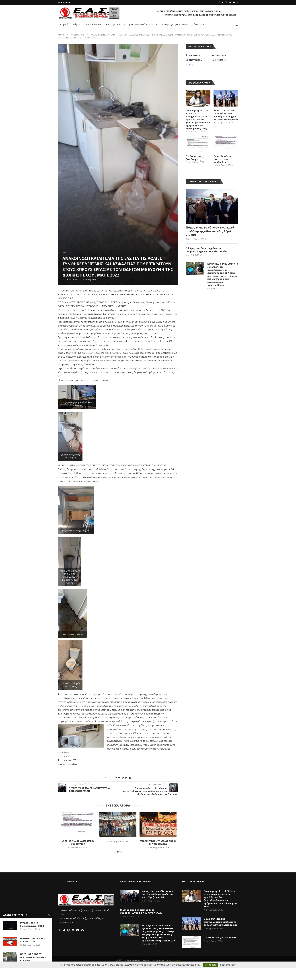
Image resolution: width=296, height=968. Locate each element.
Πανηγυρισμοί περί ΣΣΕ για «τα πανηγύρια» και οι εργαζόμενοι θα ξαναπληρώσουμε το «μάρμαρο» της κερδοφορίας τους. (198, 119)
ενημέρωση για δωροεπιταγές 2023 (32, 924)
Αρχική (64, 24)
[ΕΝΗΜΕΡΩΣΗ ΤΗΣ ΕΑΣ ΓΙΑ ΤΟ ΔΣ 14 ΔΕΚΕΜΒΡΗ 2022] (10, 941)
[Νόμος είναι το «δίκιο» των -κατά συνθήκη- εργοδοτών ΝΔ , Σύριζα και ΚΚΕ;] (212, 206)
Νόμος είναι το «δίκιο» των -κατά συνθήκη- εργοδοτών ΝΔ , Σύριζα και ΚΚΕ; (210, 231)
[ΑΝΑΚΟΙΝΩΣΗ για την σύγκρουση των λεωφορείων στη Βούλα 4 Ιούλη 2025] (117, 824)
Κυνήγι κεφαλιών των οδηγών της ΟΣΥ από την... (78, 842)
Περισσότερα (228, 965)
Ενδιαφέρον (113, 24)
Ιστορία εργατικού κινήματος (141, 24)
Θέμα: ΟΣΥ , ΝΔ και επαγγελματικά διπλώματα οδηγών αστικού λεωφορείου (226, 115)
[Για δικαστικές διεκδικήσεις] (198, 144)
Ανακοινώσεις (93, 24)
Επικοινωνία (64, 2)
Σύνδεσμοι (198, 24)
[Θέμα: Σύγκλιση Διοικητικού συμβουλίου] (226, 144)
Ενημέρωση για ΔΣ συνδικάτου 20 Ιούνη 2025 (158, 842)
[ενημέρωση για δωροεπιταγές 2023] (10, 925)
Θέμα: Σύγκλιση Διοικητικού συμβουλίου (223, 159)
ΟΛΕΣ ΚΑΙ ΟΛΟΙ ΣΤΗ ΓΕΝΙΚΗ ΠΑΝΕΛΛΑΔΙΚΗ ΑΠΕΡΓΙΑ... (33, 957)
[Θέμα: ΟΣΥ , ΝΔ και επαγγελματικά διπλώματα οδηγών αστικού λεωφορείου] (226, 98)
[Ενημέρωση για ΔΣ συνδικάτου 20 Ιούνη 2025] (158, 824)
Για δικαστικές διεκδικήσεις (194, 158)
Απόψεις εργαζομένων (174, 24)
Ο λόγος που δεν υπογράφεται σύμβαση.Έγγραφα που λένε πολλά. (206, 250)
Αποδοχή (210, 965)
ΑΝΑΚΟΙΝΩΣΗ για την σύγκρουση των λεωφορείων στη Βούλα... (118, 843)
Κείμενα (77, 24)
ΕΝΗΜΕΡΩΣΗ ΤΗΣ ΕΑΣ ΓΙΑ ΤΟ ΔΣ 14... (32, 940)
